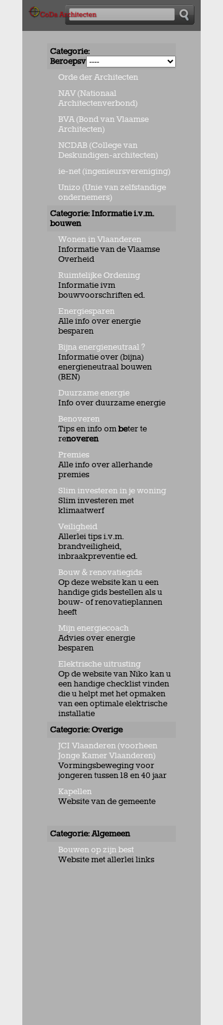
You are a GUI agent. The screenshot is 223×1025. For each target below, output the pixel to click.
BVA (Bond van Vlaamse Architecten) (103, 124)
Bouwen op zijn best (96, 850)
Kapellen (75, 792)
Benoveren (79, 419)
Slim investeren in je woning (112, 491)
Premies (73, 455)
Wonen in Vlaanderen (99, 239)
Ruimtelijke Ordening (99, 275)
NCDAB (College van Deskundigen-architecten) (108, 150)
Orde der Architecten (98, 77)
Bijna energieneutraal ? (101, 347)
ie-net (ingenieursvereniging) (114, 171)
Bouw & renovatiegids (100, 572)
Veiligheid (77, 527)
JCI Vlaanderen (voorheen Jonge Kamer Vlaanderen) (107, 751)
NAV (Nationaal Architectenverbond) (98, 98)
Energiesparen (86, 311)
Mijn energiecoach (93, 628)
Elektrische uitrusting (100, 664)
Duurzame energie (93, 393)
